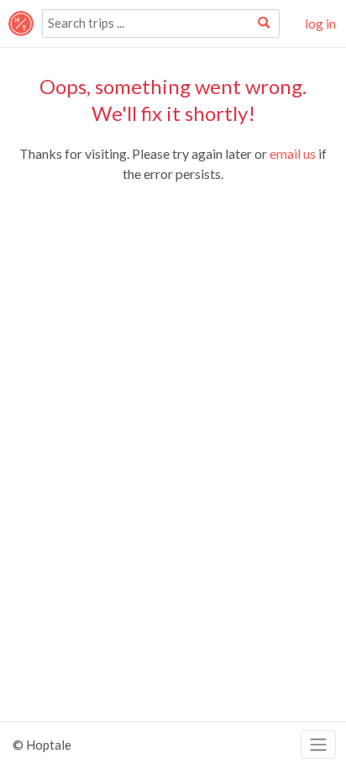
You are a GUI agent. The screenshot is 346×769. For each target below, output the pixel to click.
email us (293, 153)
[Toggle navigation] (318, 745)
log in (320, 23)
